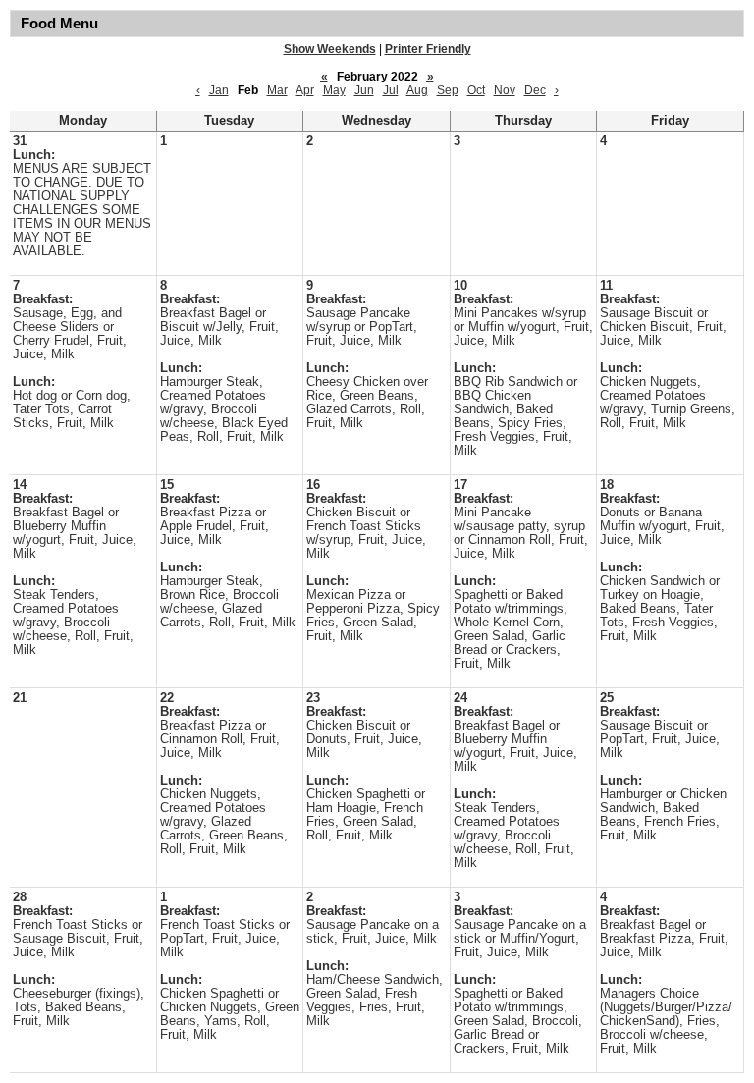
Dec (535, 90)
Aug (417, 90)
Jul (391, 90)
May (334, 90)
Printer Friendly (428, 49)
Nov (504, 90)
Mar (277, 90)
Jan (219, 90)
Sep (447, 90)
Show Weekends (330, 49)
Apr (305, 90)
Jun (364, 90)
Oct (476, 90)
